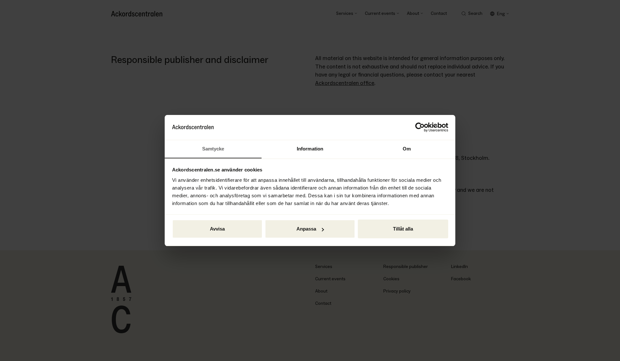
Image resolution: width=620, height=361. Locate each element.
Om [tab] (407, 148)
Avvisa (217, 229)
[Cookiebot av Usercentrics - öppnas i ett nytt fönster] (420, 127)
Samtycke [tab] (213, 148)
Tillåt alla (403, 229)
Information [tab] (310, 148)
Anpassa (306, 229)
